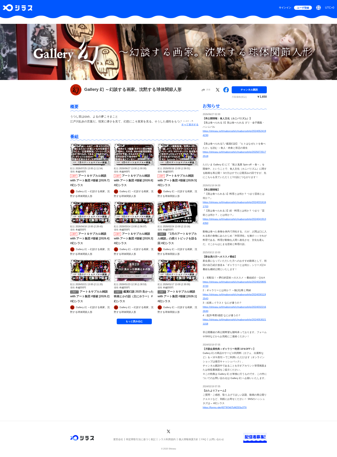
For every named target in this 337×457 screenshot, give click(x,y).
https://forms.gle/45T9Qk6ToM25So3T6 (225, 407)
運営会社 (118, 439)
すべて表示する (190, 124)
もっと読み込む (134, 321)
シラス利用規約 (167, 439)
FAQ (203, 439)
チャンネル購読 (249, 89)
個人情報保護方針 (188, 439)
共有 (208, 89)
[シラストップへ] (17, 7)
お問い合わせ (216, 439)
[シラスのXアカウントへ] (168, 431)
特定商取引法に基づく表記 (141, 439)
